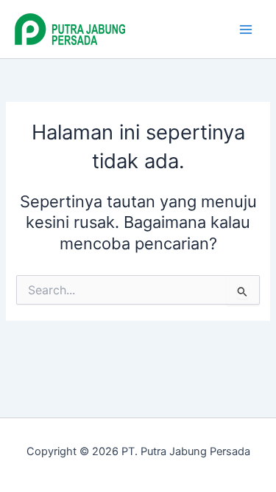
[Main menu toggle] (245, 29)
